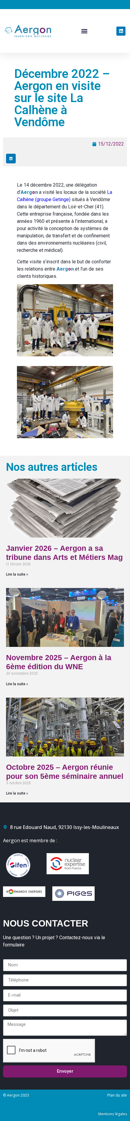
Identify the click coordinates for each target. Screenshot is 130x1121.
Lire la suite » (17, 574)
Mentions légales (112, 1113)
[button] (84, 31)
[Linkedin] (120, 31)
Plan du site (117, 1095)
